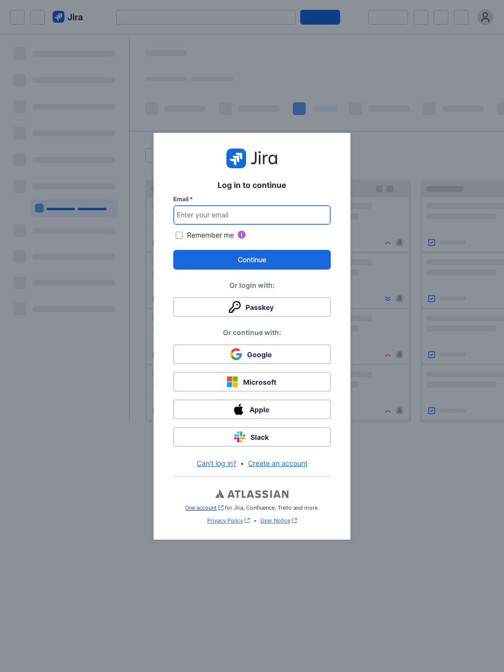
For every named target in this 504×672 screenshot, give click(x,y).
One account (204, 507)
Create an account (278, 463)
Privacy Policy (225, 520)
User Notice (275, 520)
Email (183, 199)
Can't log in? (216, 463)
